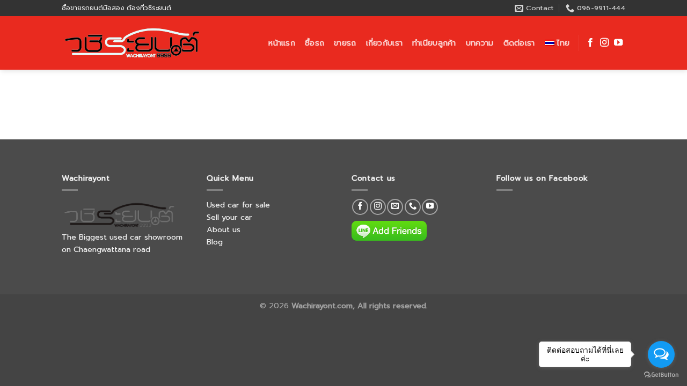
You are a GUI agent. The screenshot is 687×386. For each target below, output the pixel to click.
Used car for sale (238, 205)
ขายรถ (345, 43)
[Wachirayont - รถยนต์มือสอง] (132, 43)
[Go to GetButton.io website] (661, 375)
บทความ (480, 43)
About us (223, 229)
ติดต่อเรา (519, 43)
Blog (215, 242)
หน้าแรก (281, 43)
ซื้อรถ (314, 43)
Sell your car (229, 217)
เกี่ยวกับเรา (384, 43)
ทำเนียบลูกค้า (434, 43)
